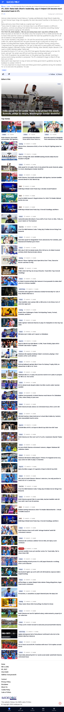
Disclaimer (4, 684)
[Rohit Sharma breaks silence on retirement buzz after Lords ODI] (9, 405)
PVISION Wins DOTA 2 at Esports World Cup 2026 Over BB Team (38, 427)
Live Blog (21, 548)
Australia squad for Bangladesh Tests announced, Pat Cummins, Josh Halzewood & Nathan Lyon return (54, 138)
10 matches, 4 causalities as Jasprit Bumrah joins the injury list (38, 593)
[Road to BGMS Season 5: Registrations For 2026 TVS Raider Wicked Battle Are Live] (9, 197)
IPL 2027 (4, 669)
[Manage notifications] (60, 703)
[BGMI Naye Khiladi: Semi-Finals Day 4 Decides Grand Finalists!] (9, 187)
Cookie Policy (5, 690)
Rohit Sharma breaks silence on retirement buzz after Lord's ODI (39, 407)
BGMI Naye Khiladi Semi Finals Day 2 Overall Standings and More (38, 521)
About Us (4, 687)
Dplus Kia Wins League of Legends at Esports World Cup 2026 (37, 469)
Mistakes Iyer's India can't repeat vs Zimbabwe (33, 334)
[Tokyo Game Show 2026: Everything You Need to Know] (9, 602)
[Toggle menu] (3, 2)
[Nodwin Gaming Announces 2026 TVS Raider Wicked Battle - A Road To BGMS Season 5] (9, 509)
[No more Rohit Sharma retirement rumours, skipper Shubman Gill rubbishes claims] (9, 447)
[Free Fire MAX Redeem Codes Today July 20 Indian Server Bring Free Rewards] (9, 488)
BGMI (20, 186)
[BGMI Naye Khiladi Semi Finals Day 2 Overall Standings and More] (9, 519)
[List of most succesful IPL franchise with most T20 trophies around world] (9, 644)
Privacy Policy (6, 682)
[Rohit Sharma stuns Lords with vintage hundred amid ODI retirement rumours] (9, 530)
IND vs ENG (5, 667)
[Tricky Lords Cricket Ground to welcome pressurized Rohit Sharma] (9, 623)
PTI (4, 14)
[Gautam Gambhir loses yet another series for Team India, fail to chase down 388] (9, 550)
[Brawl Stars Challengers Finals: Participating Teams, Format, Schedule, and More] (9, 312)
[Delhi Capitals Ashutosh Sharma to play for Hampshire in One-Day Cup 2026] (9, 322)
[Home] (13, 2)
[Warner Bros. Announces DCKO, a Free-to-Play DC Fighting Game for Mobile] (9, 146)
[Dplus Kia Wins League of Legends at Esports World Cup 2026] (9, 467)
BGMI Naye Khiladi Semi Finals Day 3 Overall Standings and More (38, 209)
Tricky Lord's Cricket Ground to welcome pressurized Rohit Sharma (39, 625)
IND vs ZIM (20, 710)
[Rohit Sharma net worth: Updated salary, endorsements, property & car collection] (9, 613)
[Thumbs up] (3, 74)
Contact (4, 679)
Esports (21, 154)
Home (3, 664)
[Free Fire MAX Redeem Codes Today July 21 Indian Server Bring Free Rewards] (9, 229)
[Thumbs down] (9, 74)
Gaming (21, 143)
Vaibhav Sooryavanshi (8, 675)
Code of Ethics (6, 692)
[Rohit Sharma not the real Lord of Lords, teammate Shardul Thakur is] (9, 436)
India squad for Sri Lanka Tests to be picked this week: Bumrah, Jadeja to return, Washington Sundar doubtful (31, 112)
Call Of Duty (22, 289)
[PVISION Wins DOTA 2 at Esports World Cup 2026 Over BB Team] (9, 426)
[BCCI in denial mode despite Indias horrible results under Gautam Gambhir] (9, 384)
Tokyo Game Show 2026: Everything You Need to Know (35, 604)
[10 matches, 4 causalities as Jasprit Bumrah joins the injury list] (9, 592)
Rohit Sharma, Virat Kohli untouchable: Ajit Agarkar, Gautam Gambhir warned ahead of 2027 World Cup (11, 138)
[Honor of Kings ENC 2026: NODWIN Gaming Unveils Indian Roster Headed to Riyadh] (9, 156)
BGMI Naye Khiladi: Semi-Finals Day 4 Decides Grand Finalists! (37, 189)
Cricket (4, 70)
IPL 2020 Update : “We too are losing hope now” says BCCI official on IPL (33, 32)
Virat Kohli (4, 672)
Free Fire (21, 227)
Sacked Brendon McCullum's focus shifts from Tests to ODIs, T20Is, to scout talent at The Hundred (32, 138)
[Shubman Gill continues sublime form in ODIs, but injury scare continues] (9, 540)
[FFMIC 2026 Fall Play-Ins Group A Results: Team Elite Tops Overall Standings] (9, 270)
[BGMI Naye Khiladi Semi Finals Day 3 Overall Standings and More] (9, 208)
